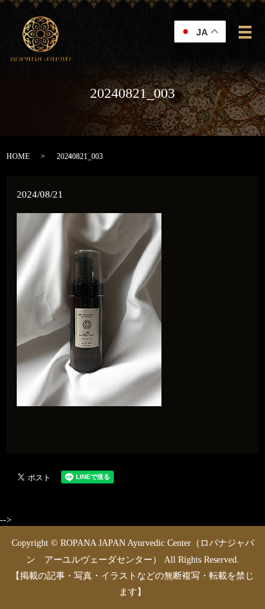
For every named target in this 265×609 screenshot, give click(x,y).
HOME (18, 156)
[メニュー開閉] (245, 32)
